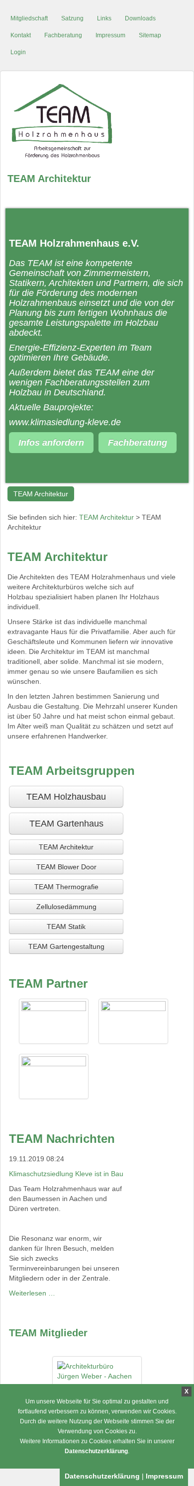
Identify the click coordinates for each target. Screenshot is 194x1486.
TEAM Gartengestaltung (66, 946)
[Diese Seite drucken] (166, 552)
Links (104, 18)
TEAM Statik (66, 926)
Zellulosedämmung (66, 907)
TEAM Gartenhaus (66, 824)
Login (18, 52)
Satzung (72, 18)
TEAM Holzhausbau (66, 797)
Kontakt (20, 35)
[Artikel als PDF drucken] (176, 552)
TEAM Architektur (40, 494)
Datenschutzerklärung (96, 1451)
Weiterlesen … (32, 1293)
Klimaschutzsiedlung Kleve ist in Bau (66, 1174)
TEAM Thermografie (66, 887)
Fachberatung (63, 35)
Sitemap (150, 35)
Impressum (110, 35)
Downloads (140, 18)
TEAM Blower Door (66, 867)
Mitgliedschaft (29, 18)
